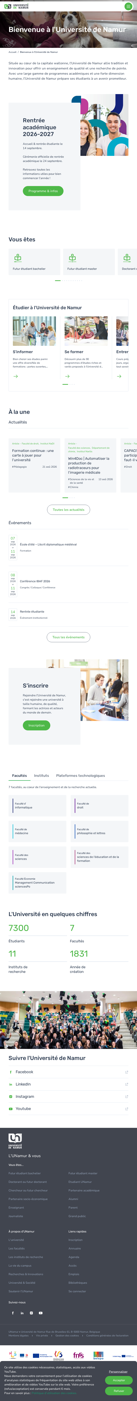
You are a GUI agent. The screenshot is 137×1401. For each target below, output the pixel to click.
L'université (16, 1240)
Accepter (119, 1380)
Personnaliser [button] (118, 1372)
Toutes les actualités (68, 510)
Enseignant (16, 1208)
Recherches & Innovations (26, 1274)
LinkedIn (23, 1084)
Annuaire (74, 1248)
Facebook (24, 1071)
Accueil (12, 52)
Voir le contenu (34, 262)
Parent (73, 1208)
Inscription (75, 1240)
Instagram (25, 1096)
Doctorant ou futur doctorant (28, 1182)
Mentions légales (19, 1335)
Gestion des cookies (67, 1335)
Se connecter (77, 1291)
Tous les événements (68, 637)
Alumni (73, 1199)
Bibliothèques (77, 1283)
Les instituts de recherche (26, 1257)
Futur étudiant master (82, 1173)
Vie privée (42, 1335)
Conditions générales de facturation (107, 1335)
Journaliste (16, 1216)
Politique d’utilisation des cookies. (54, 1393)
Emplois (73, 1274)
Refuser (119, 1391)
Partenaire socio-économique (28, 1199)
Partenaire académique (84, 1190)
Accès (72, 1266)
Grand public (77, 1216)
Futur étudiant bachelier (25, 1173)
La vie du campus (20, 1266)
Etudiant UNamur (80, 1182)
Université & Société (22, 1283)
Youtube (23, 1108)
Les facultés (17, 1248)
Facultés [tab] (19, 775)
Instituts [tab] (41, 775)
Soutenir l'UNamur (21, 1291)
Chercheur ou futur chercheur (28, 1190)
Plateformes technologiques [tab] (80, 775)
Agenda (73, 1257)
